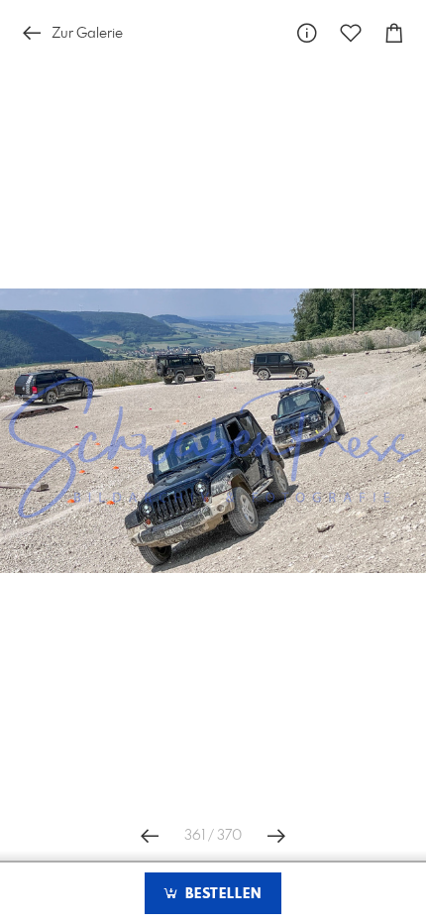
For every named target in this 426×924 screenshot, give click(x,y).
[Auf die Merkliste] (351, 33)
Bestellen (221, 894)
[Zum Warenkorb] (394, 33)
